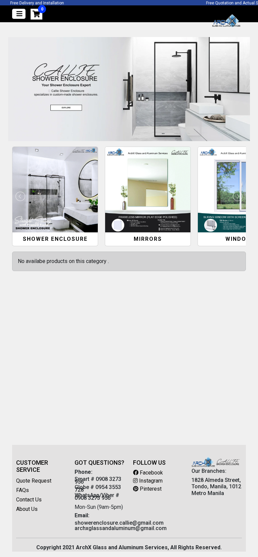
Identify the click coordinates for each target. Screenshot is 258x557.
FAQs (22, 490)
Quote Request (33, 481)
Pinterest (150, 489)
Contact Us (29, 499)
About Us (27, 509)
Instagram (150, 481)
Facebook (150, 472)
